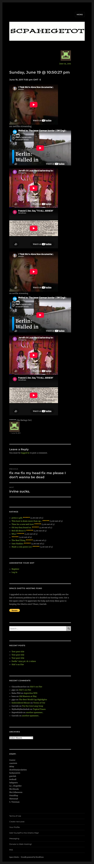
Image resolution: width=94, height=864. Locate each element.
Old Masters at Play (28, 696)
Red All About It (19, 531)
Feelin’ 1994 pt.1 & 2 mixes (24, 661)
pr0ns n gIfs (17, 518)
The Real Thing (18, 540)
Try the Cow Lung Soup (32, 706)
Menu (80, 14)
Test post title (18, 651)
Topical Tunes (39, 709)
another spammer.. (34, 712)
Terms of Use (39, 703)
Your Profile (14, 827)
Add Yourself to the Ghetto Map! (24, 833)
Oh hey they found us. (21, 527)
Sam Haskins (17, 543)
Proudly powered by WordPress (32, 857)
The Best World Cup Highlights (33, 699)
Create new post (17, 822)
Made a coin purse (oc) (22, 547)
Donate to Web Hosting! (20, 844)
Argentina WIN (30, 693)
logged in (25, 453)
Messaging (14, 838)
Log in (14, 572)
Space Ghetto (14, 857)
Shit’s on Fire (18, 664)
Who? (14, 534)
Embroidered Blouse (21, 703)
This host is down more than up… (27, 521)
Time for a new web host (23, 524)
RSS (11, 850)
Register (15, 569)
